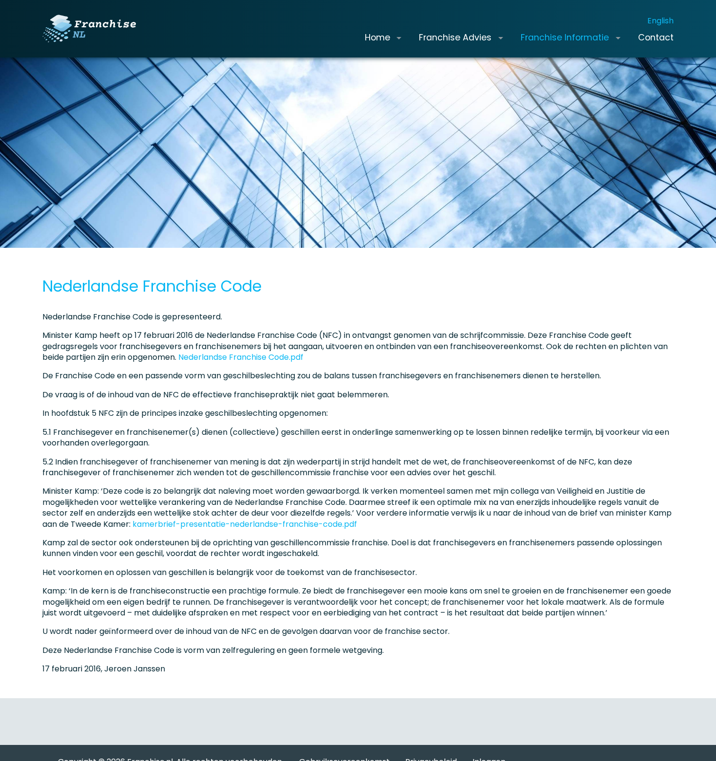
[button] (399, 38)
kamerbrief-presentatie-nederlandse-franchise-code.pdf (244, 524)
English (660, 20)
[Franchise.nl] (89, 28)
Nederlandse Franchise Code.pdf (240, 357)
